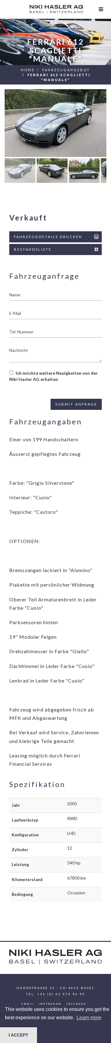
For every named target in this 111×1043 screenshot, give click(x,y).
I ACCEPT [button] (18, 1035)
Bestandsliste (32, 249)
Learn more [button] (88, 1017)
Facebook (76, 1003)
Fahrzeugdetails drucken (48, 237)
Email (27, 1003)
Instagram (50, 1003)
